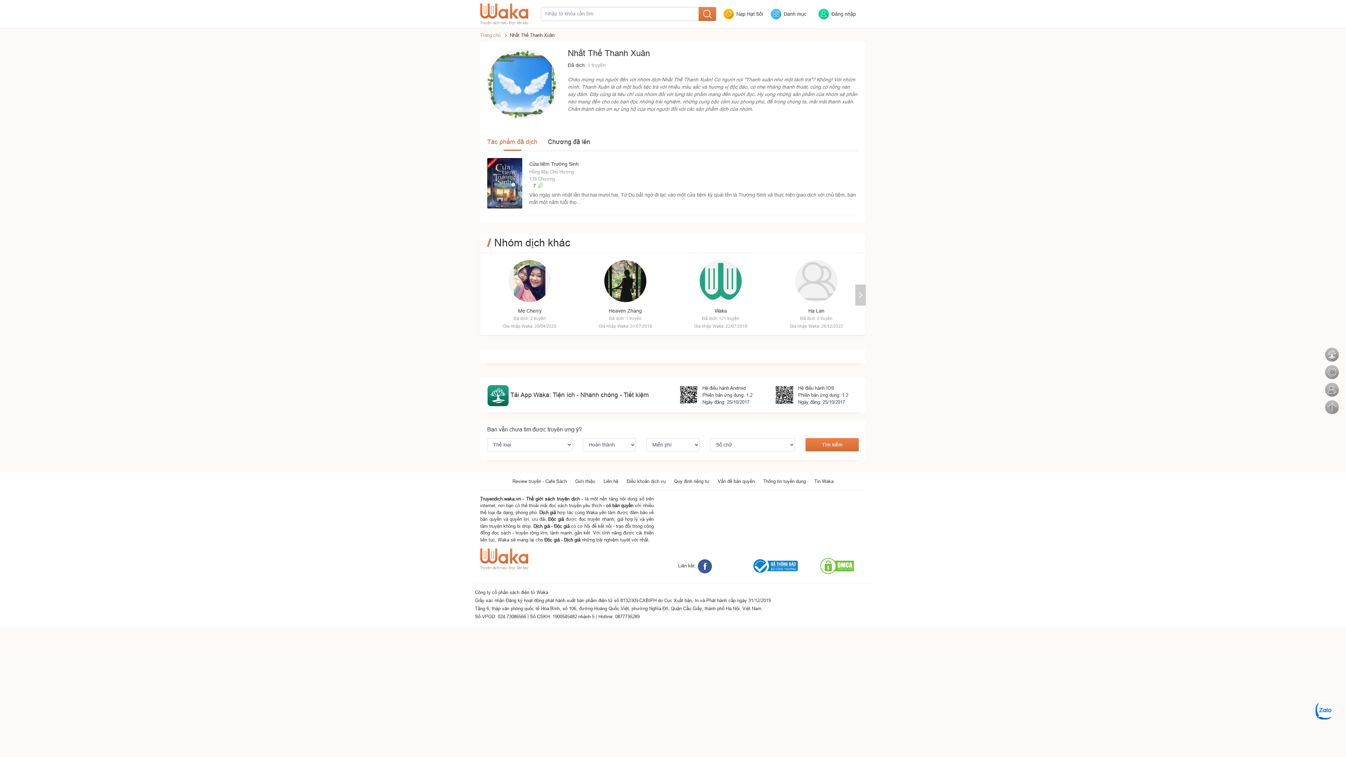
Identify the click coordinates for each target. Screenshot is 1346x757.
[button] (860, 295)
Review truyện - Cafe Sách (539, 481)
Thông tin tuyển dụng (784, 481)
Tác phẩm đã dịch (512, 141)
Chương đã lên (569, 141)
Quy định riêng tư (691, 481)
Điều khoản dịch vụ (646, 481)
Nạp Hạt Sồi (749, 14)
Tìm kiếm (832, 445)
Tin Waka (824, 481)
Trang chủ (490, 35)
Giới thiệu (585, 481)
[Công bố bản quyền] (1331, 368)
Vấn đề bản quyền (736, 481)
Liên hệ (611, 481)
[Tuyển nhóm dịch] (1331, 386)
